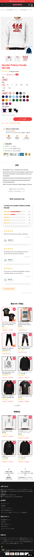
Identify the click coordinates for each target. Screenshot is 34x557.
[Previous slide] (3, 33)
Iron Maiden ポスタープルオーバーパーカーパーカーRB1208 (25, 432)
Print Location (5, 106)
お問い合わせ (4, 526)
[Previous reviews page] (23, 293)
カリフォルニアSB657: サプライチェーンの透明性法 (14, 512)
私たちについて (5, 503)
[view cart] (32, 5)
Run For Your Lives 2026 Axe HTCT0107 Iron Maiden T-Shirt (9, 324)
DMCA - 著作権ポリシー (7, 510)
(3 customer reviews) (14, 71)
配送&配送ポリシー (6, 519)
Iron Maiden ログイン (12, 10)
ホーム (2, 10)
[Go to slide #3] (25, 59)
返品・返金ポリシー (6, 524)
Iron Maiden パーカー (26, 10)
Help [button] (31, 555)
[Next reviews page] (30, 293)
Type (3, 77)
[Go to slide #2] (17, 59)
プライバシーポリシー (6, 508)
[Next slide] (31, 33)
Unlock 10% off (3, 550)
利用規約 (3, 505)
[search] (29, 5)
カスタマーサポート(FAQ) (7, 528)
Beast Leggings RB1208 (24, 348)
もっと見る (17, 405)
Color (3, 90)
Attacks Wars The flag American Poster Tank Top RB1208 (24, 324)
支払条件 (3, 522)
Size (3, 82)
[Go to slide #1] (9, 59)
